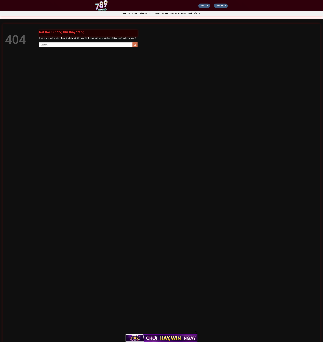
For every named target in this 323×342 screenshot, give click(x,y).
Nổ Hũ (134, 14)
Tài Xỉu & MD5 (153, 14)
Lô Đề (190, 14)
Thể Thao (143, 14)
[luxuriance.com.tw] (115, 5)
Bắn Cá (197, 14)
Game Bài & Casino (178, 14)
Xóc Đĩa (164, 14)
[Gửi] (135, 44)
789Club (126, 14)
